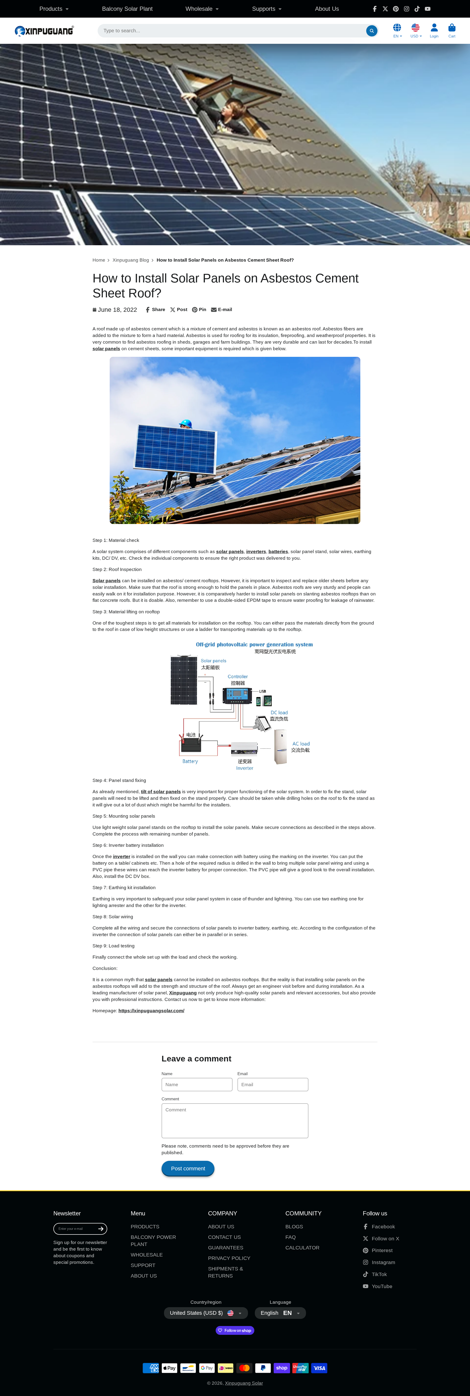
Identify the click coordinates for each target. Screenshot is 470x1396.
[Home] (44, 31)
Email (242, 1073)
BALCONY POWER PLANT (153, 1240)
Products (50, 8)
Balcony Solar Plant (127, 8)
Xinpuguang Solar (244, 1383)
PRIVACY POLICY (229, 1258)
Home (99, 260)
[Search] (371, 30)
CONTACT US (224, 1237)
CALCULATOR (302, 1247)
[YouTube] (428, 9)
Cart (452, 30)
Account (434, 30)
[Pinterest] (396, 9)
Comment (170, 1098)
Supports (263, 8)
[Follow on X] (385, 9)
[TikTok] (417, 9)
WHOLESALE (147, 1254)
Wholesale (199, 8)
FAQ (290, 1237)
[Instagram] (407, 9)
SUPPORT (143, 1265)
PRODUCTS (145, 1226)
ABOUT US (144, 1276)
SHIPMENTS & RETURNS (225, 1272)
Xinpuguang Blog (131, 260)
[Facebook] (375, 9)
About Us (327, 8)
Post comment (188, 1168)
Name (167, 1073)
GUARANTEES (225, 1247)
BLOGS (294, 1226)
